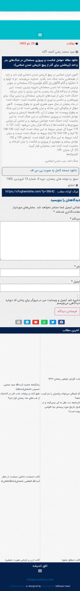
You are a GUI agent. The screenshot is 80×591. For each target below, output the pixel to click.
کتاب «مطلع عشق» (71, 560)
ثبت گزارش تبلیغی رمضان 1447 (64, 379)
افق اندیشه (40, 566)
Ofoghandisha (17, 586)
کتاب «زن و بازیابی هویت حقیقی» (22, 560)
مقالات (71, 43)
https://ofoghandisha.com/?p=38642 (30, 191)
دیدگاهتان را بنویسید (65, 200)
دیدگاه (75, 219)
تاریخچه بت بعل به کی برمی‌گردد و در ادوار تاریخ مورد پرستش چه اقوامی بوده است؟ (61, 407)
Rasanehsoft (48, 586)
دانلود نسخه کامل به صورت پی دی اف (53, 170)
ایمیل (75, 281)
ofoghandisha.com (40, 579)
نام (77, 266)
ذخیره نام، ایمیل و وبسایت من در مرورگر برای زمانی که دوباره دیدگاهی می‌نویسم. (43, 302)
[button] (40, 35)
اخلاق (71, 185)
